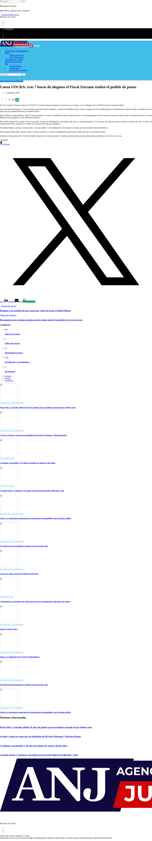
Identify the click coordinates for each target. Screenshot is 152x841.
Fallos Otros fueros (17, 57)
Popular (8, 378)
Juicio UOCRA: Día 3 (9, 629)
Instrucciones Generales (18, 70)
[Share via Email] (13, 100)
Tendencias (9, 380)
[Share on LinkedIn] (9, 100)
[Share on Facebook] (2, 100)
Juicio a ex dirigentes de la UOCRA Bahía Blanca (20, 657)
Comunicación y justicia (14, 60)
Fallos (7, 53)
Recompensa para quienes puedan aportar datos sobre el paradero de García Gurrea (41, 320)
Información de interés (13, 62)
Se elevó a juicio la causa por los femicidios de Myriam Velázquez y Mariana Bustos (33, 435)
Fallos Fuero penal (16, 55)
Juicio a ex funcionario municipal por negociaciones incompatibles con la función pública (35, 518)
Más (6, 64)
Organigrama (14, 68)
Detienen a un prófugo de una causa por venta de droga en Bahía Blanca (35, 310)
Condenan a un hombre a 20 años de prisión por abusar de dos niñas (27, 463)
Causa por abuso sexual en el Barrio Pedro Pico (19, 574)
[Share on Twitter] (6, 100)
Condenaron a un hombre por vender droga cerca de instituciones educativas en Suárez (35, 602)
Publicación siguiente (8, 315)
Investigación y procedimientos (16, 51)
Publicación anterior (8, 306)
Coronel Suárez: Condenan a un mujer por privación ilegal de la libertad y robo (32, 491)
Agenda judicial (15, 66)
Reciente (8, 376)
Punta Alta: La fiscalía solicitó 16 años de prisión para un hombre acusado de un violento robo (38, 407)
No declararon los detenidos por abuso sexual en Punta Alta (24, 546)
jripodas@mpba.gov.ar (10, 15)
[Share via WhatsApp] (17, 100)
